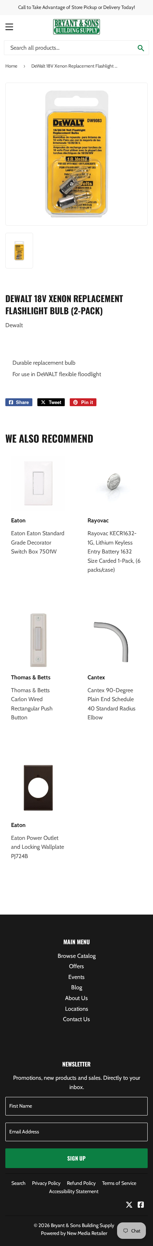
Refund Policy (81, 1183)
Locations (76, 1008)
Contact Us (76, 1019)
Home (11, 66)
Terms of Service (119, 1183)
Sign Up (76, 1158)
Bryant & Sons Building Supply (82, 1225)
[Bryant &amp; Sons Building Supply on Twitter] (129, 1205)
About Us (76, 998)
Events (76, 977)
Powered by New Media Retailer (74, 1233)
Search (18, 1183)
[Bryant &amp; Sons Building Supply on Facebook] (141, 1205)
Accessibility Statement (74, 1191)
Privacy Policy (46, 1183)
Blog (76, 987)
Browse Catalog (77, 955)
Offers (76, 966)
